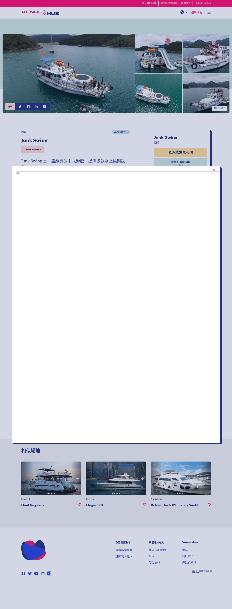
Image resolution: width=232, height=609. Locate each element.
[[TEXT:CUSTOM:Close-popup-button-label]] (214, 170)
